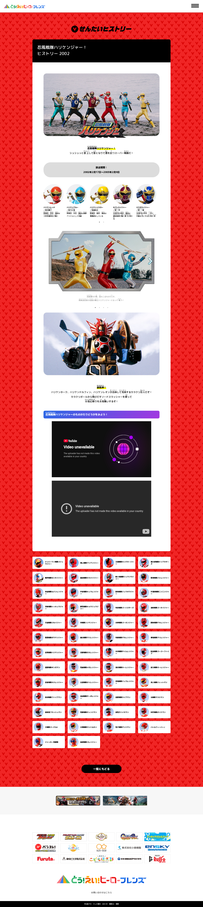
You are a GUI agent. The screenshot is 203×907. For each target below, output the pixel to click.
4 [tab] (107, 307)
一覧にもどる (101, 769)
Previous (41, 202)
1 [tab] (99, 222)
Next (161, 202)
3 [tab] (103, 307)
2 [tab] (103, 222)
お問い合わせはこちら (101, 892)
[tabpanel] (53, 200)
